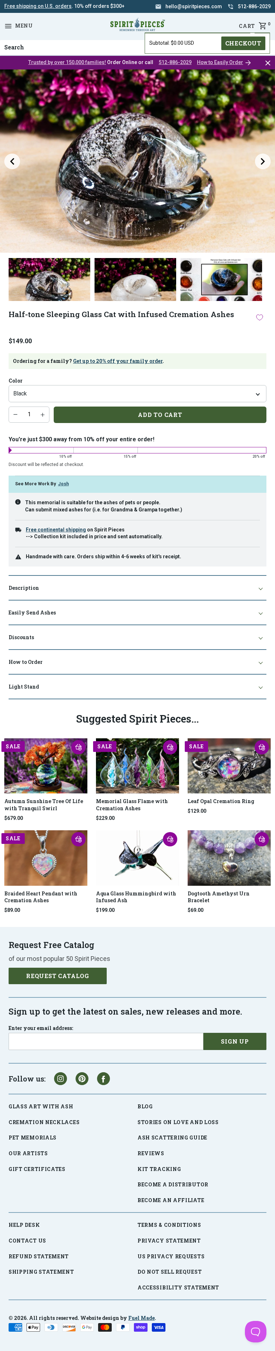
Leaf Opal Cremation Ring (221, 801)
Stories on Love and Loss (178, 1122)
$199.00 (105, 910)
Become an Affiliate (171, 1200)
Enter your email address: (41, 1028)
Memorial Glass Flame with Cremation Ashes (132, 805)
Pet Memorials (33, 1137)
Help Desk (24, 1224)
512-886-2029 (175, 62)
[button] (78, 747)
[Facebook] (103, 1078)
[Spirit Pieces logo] (137, 25)
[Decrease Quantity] (15, 414)
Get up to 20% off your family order (118, 361)
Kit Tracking (159, 1169)
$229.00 (105, 818)
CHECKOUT (243, 43)
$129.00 (197, 811)
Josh (63, 483)
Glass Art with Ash (41, 1106)
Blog (145, 1106)
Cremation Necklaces (44, 1122)
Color (16, 381)
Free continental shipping (56, 530)
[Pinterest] (82, 1078)
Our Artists (28, 1153)
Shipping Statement (41, 1271)
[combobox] (137, 47)
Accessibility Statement (178, 1287)
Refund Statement (39, 1256)
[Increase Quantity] (42, 414)
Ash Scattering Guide (172, 1137)
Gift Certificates (37, 1169)
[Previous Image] (12, 161)
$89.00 (12, 910)
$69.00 (195, 910)
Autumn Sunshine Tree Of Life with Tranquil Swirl (43, 805)
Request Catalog (57, 976)
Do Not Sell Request (170, 1271)
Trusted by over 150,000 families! (67, 62)
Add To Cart (160, 414)
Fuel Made (141, 1317)
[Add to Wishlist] (259, 318)
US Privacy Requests (171, 1256)
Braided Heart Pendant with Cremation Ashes (40, 897)
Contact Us (27, 1240)
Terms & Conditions (169, 1224)
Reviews (151, 1153)
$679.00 (13, 818)
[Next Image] (263, 161)
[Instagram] (60, 1078)
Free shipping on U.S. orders (38, 6)
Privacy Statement (169, 1240)
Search (12, 40)
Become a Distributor (173, 1184)
